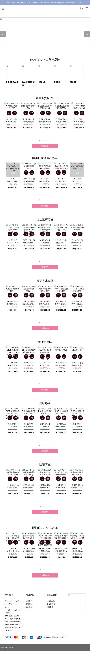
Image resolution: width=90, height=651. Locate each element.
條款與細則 (51, 601)
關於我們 (29, 601)
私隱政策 (50, 607)
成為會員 (29, 607)
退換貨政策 (51, 604)
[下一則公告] (87, 3)
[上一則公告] (3, 3)
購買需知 (29, 604)
